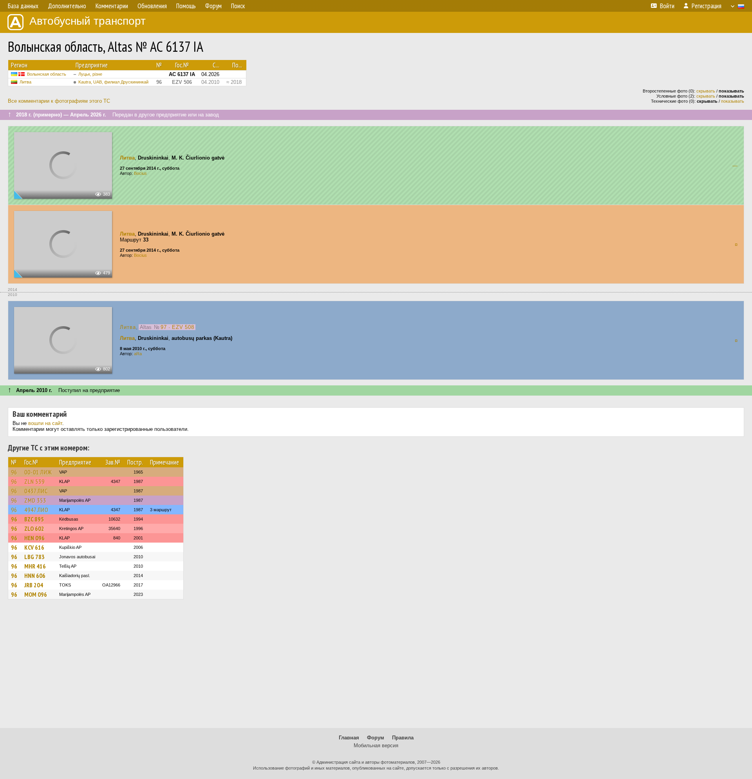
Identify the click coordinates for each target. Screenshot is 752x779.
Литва (25, 82)
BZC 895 (34, 519)
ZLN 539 (34, 481)
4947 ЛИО (36, 510)
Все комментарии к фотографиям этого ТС (59, 101)
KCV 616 (34, 547)
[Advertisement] (376, 667)
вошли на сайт (45, 423)
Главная (349, 738)
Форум (375, 738)
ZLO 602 (34, 528)
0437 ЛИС (36, 491)
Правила (403, 738)
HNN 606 (34, 575)
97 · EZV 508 (177, 327)
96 (14, 472)
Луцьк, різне (90, 74)
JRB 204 (33, 585)
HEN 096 (34, 538)
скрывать (705, 91)
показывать (732, 101)
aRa (138, 353)
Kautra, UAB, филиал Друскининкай (113, 82)
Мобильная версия (376, 745)
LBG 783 (34, 557)
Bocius (140, 173)
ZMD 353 (35, 500)
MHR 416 (35, 566)
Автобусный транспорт (87, 21)
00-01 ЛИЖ (38, 472)
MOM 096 (35, 594)
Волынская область (46, 74)
